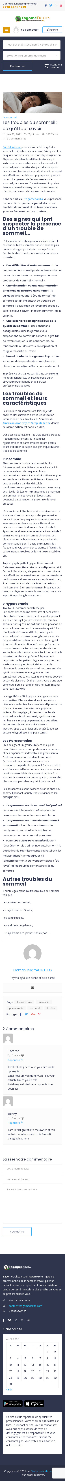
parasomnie (16, 1008)
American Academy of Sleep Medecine (27, 423)
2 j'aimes (33, 134)
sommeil (35, 1008)
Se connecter (30, 29)
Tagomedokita (33, 199)
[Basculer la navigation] (6, 30)
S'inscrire (52, 29)
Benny (12, 1114)
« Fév (9, 1389)
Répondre (14, 1060)
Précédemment (12, 147)
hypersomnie (24, 1002)
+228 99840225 (14, 7)
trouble (51, 1008)
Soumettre (17, 1231)
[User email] (32, 988)
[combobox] (31, 55)
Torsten (13, 1051)
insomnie (44, 1002)
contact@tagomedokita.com (25, 1306)
